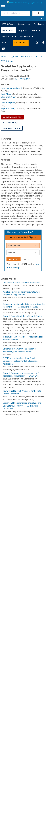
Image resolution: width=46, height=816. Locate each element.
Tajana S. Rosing (8, 108)
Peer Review (25, 36)
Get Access (21, 43)
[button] (42, 18)
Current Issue (24, 24)
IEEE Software (8, 24)
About (35, 30)
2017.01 (38, 56)
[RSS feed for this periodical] (4, 49)
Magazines (13, 56)
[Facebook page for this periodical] (43, 43)
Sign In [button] (32, 237)
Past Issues (39, 24)
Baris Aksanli (6, 94)
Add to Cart (13, 259)
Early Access (23, 30)
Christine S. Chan (8, 97)
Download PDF (13, 117)
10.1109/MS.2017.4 (23, 78)
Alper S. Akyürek (8, 102)
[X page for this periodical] (37, 43)
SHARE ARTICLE (12, 123)
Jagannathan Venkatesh (11, 88)
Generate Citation (12, 128)
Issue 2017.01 (8, 30)
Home (3, 56)
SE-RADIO (6, 42)
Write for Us (8, 36)
